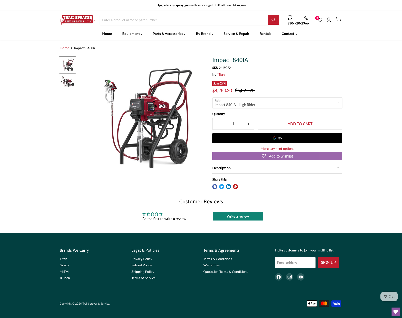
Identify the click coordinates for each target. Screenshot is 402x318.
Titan (221, 74)
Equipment (131, 33)
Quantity (218, 114)
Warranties (211, 265)
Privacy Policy (141, 259)
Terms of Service (143, 278)
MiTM (64, 271)
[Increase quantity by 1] (248, 124)
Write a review (238, 216)
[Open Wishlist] (396, 312)
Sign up (328, 262)
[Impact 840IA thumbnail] (67, 65)
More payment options (277, 148)
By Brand (203, 33)
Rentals (265, 33)
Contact (288, 33)
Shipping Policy (142, 271)
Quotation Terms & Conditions (225, 271)
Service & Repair (236, 33)
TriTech (65, 278)
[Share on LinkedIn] (228, 186)
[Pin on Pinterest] (235, 186)
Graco (64, 265)
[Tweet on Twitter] (221, 186)
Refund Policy (141, 265)
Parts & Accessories (168, 33)
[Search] (273, 20)
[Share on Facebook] (214, 186)
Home (107, 33)
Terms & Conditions (217, 259)
